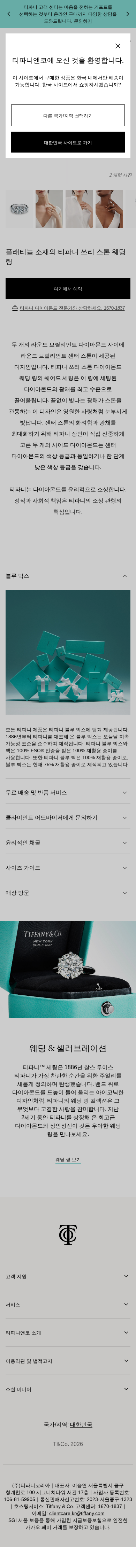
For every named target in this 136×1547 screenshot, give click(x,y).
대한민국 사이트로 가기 (68, 142)
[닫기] (118, 46)
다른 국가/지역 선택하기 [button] (68, 115)
